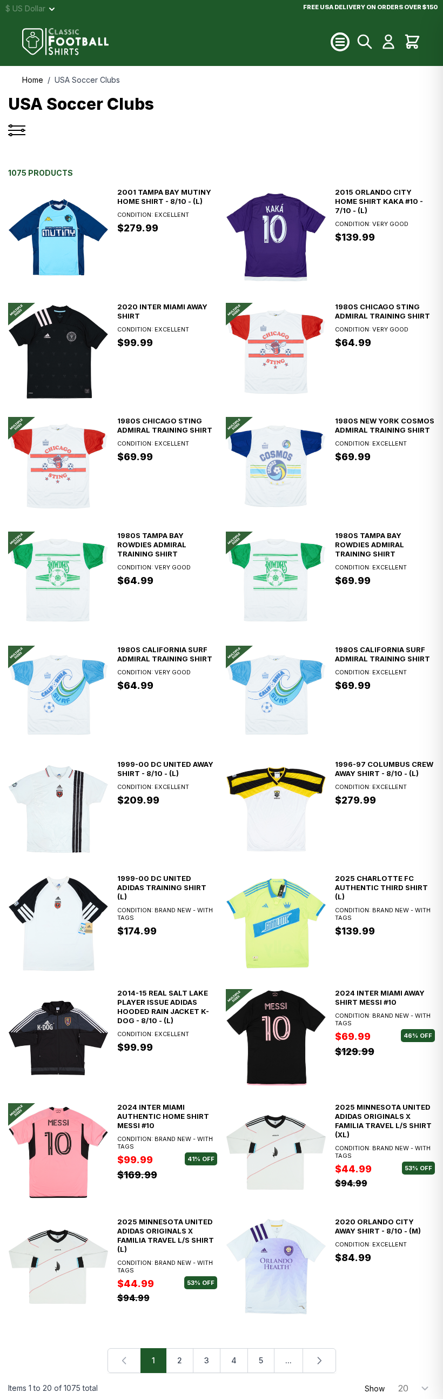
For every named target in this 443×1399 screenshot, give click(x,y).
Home (32, 79)
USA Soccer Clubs (87, 79)
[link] (124, 1360)
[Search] (364, 41)
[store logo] (176, 41)
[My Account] (388, 41)
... (288, 1360)
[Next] (319, 1360)
